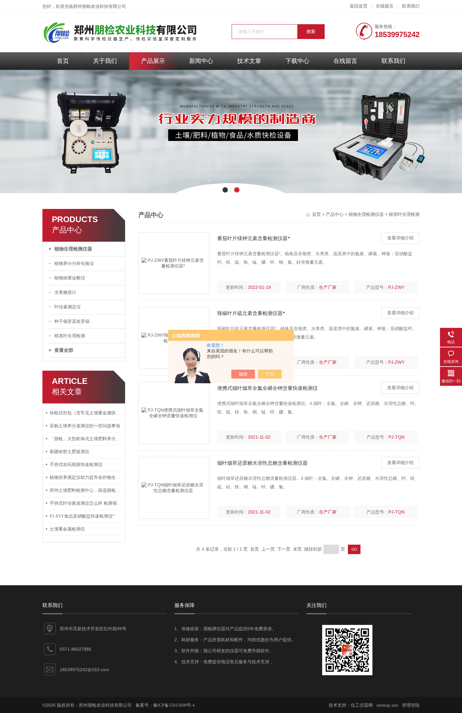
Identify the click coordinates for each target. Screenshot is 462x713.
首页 (63, 61)
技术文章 (249, 61)
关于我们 (105, 61)
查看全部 (63, 350)
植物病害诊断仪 (69, 278)
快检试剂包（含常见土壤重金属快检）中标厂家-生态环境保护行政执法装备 (86, 413)
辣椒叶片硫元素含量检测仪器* (251, 313)
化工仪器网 (362, 705)
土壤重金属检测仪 (67, 529)
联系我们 (411, 6)
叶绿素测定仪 (67, 307)
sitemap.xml (387, 705)
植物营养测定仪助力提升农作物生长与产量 (86, 477)
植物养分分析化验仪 (74, 263)
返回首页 (358, 6)
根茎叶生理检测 (69, 336)
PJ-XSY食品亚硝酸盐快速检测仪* (82, 516)
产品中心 (335, 214)
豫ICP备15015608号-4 (174, 705)
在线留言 (384, 6)
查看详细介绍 (400, 238)
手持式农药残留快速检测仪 (76, 464)
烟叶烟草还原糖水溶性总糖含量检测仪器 (262, 463)
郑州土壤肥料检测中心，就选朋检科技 (86, 490)
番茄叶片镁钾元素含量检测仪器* (253, 238)
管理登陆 (411, 705)
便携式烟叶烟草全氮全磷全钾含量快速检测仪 (267, 388)
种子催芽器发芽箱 (72, 321)
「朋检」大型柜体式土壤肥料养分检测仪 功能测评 (86, 438)
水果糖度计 (65, 292)
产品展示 (153, 61)
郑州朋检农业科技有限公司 (99, 6)
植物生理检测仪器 (73, 248)
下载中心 (297, 61)
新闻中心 (201, 61)
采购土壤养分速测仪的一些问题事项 (85, 426)
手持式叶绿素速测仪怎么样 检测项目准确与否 (86, 503)
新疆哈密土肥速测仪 (69, 451)
